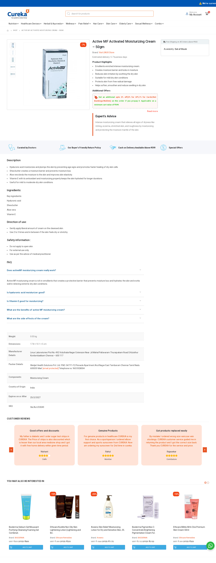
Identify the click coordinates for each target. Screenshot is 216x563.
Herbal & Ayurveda (53, 23)
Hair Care (97, 23)
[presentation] (24, 74)
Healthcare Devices (30, 23)
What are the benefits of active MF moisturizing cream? (36, 310)
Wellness (70, 23)
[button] (11, 449)
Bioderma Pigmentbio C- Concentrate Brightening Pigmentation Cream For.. (144, 530)
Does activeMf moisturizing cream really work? (31, 270)
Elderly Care (125, 23)
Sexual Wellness (143, 23)
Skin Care (110, 23)
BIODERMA (19, 538)
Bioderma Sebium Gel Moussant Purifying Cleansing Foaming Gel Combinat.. (24, 530)
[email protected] (51, 368)
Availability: (169, 49)
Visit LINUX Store (106, 52)
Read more (152, 111)
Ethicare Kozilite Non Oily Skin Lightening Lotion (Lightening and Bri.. (65, 530)
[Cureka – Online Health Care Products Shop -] (18, 13)
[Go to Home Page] (8, 30)
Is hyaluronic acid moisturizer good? (26, 292)
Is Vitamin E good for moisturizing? (25, 301)
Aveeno (100, 538)
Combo (158, 23)
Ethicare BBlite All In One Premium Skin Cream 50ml (189, 528)
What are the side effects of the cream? (28, 318)
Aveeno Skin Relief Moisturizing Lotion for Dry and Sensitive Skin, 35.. (108, 528)
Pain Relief (83, 23)
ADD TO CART (27, 547)
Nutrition (13, 23)
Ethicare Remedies (64, 538)
